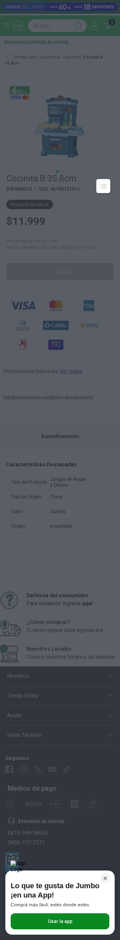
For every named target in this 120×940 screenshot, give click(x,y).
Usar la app (60, 921)
